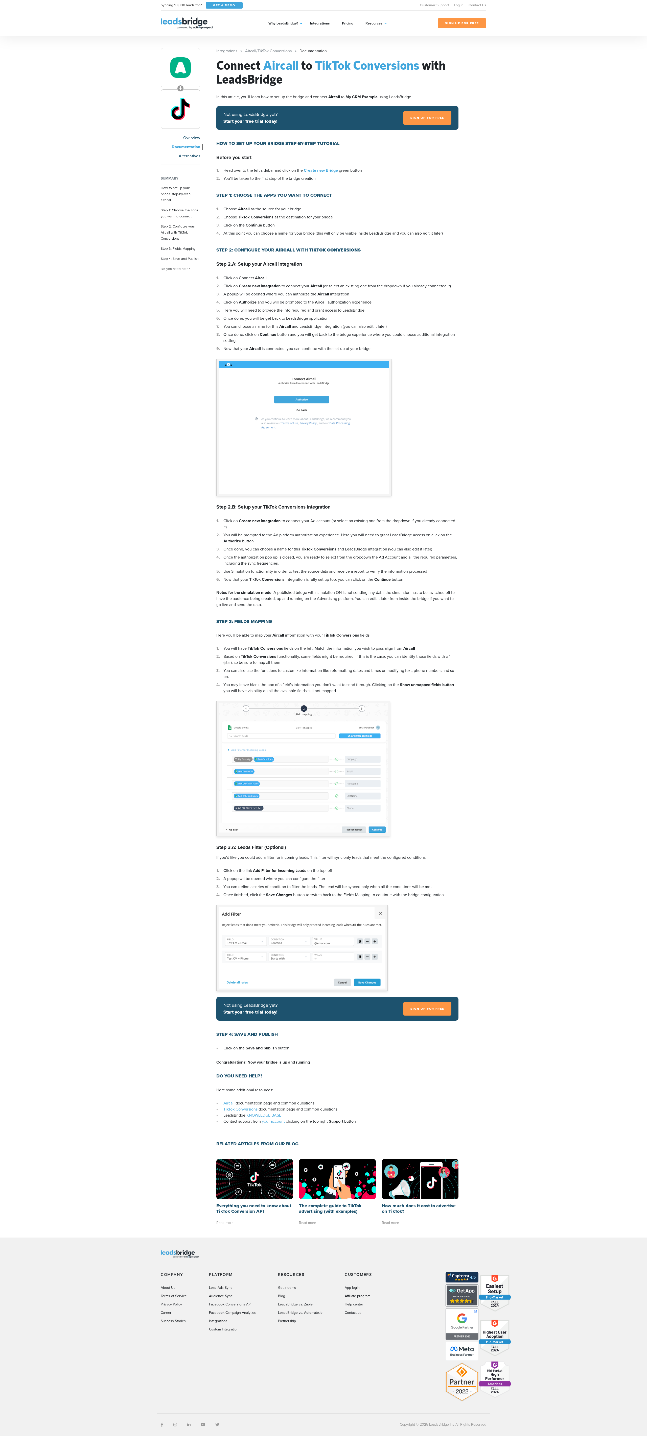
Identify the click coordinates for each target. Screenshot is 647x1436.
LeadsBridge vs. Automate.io (300, 1312)
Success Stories (173, 1321)
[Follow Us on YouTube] (203, 1425)
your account (273, 1121)
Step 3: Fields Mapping (178, 248)
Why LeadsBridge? (283, 23)
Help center (354, 1304)
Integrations (320, 23)
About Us (168, 1287)
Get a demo (287, 1287)
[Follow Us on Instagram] (175, 1425)
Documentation (186, 147)
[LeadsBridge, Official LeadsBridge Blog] (187, 23)
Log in (459, 5)
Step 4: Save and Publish (180, 258)
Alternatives (189, 156)
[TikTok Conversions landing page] (180, 109)
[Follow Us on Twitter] (217, 1425)
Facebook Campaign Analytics (232, 1312)
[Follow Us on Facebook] (162, 1425)
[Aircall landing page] (180, 67)
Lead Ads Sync (220, 1287)
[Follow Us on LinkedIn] (189, 1425)
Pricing (347, 23)
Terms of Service (174, 1296)
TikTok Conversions (240, 1109)
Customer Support (434, 5)
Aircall (229, 1103)
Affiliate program (357, 1296)
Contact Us (477, 5)
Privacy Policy (171, 1304)
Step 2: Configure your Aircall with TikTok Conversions (178, 232)
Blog (281, 1296)
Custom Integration (224, 1329)
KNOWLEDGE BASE (263, 1115)
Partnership (287, 1321)
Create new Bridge (321, 170)
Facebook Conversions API (230, 1304)
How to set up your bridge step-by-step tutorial (176, 194)
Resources (373, 23)
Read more (225, 1222)
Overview (191, 138)
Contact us (353, 1312)
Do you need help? (175, 268)
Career (166, 1312)
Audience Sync (221, 1296)
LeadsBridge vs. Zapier (296, 1304)
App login (352, 1287)
